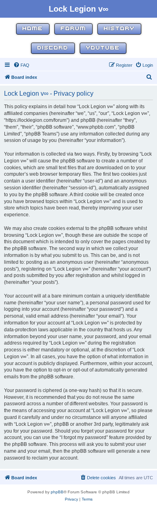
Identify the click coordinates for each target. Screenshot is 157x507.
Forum (73, 29)
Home (33, 29)
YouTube (103, 48)
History (119, 29)
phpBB (57, 492)
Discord (52, 48)
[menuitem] (21, 65)
